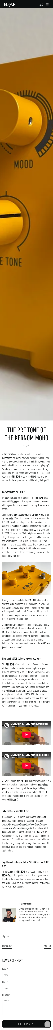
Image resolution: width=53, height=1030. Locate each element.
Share (8, 937)
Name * (5, 969)
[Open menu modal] (47, 4)
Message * (6, 995)
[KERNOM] (10, 4)
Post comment (26, 1024)
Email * (5, 982)
